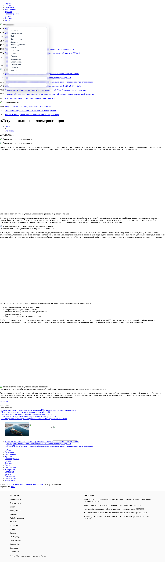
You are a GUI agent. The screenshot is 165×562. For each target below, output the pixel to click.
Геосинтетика (10, 467)
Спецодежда (10, 476)
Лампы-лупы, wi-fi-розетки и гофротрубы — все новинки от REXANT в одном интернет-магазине (46, 90)
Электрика (9, 7)
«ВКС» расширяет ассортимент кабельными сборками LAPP (30, 98)
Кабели (8, 5)
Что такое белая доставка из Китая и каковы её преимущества (30, 111)
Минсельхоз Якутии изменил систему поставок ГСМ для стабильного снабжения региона (38, 410)
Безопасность (10, 9)
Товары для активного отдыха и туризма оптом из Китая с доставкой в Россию (34, 419)
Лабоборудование (12, 14)
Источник (4, 401)
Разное (7, 20)
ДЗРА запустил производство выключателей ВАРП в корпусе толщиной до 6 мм (38, 444)
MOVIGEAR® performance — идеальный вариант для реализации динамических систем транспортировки (49, 446)
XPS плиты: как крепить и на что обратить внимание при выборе (32, 115)
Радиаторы (9, 472)
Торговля (8, 18)
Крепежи (8, 12)
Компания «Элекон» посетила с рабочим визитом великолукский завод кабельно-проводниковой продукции (50, 94)
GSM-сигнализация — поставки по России (25, 484)
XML (13, 487)
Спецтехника (10, 478)
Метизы (8, 16)
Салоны (8, 474)
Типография (10, 480)
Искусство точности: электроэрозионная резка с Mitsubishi (29, 106)
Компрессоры (10, 470)
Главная (8, 3)
